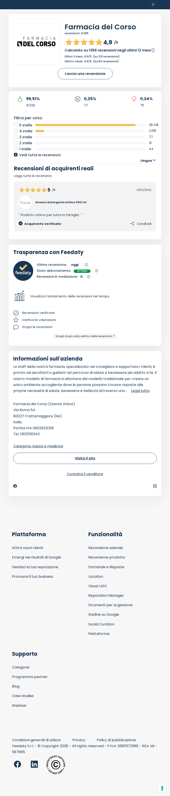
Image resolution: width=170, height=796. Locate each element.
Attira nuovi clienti (27, 547)
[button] (85, 296)
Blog (15, 686)
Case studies (23, 695)
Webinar (19, 705)
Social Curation (101, 624)
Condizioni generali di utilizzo (36, 740)
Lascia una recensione (85, 73)
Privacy (78, 740)
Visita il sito (85, 458)
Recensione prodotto (106, 557)
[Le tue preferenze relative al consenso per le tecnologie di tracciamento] (162, 788)
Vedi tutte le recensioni (40, 155)
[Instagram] (155, 486)
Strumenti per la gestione (110, 605)
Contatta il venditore (85, 474)
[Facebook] (15, 486)
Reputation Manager (106, 595)
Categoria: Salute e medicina (38, 446)
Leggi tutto (140, 390)
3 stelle (25, 137)
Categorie (20, 667)
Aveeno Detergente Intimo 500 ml (61, 202)
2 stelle (25, 143)
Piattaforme (99, 633)
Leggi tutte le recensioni (33, 176)
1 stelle (25, 149)
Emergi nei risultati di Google (36, 557)
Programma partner (30, 676)
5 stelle (25, 125)
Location (95, 576)
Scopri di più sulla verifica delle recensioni (84, 336)
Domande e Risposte (106, 567)
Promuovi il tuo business (32, 576)
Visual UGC (97, 586)
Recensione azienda (105, 547)
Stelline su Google (103, 614)
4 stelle (25, 131)
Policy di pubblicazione (116, 740)
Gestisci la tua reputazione (35, 567)
